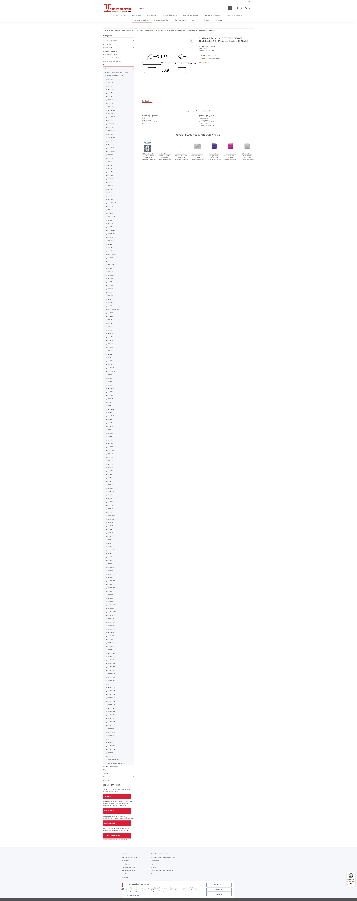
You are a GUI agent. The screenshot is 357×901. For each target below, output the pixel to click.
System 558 (109, 381)
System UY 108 (110, 656)
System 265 (109, 251)
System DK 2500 (110, 584)
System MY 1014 (111, 612)
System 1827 (109, 182)
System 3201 (109, 278)
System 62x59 (110, 416)
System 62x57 (110, 412)
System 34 (109, 299)
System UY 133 (110, 680)
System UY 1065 (110, 653)
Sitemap (153, 867)
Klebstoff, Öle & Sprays (110, 51)
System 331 (109, 292)
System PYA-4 (110, 619)
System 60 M (109, 399)
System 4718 (109, 350)
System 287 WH (110, 261)
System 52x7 (109, 364)
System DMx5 (110, 591)
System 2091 (109, 223)
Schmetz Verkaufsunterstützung (115, 763)
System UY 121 (110, 670)
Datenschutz (138, 895)
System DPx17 (110, 598)
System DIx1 (109, 577)
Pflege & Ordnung (108, 770)
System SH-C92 (110, 622)
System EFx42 (110, 608)
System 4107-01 (110, 316)
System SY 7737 (110, 639)
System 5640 (109, 385)
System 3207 (109, 282)
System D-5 (109, 560)
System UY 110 (110, 660)
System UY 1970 (110, 718)
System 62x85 (110, 419)
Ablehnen (219, 894)
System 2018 (109, 210)
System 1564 (109, 158)
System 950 (109, 509)
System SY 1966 (110, 636)
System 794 (109, 460)
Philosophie (125, 861)
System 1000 (109, 79)
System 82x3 (109, 474)
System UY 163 (110, 708)
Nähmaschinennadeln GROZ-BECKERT (117, 72)
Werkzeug (106, 780)
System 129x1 (110, 113)
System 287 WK (110, 265)
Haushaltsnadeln (110, 69)
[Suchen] (230, 8)
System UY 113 (110, 663)
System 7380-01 (110, 450)
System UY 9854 (110, 749)
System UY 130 (110, 677)
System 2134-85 (110, 227)
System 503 (109, 361)
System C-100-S (110, 550)
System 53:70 (110, 368)
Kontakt (249, 2)
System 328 (109, 285)
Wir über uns (126, 864)
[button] (237, 8)
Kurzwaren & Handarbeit (111, 58)
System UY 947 (110, 742)
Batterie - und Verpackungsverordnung (163, 857)
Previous (144, 150)
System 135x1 (110, 127)
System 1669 (109, 161)
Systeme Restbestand (112, 759)
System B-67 (109, 543)
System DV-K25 (110, 605)
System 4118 (109, 323)
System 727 (109, 447)
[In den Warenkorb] (143, 36)
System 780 (109, 457)
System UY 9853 (110, 746)
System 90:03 (110, 491)
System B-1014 (110, 515)
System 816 (109, 471)
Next (250, 150)
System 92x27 (110, 498)
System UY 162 (110, 704)
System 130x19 (210, 50)
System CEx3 (109, 553)
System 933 (109, 502)
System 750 (109, 454)
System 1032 (109, 86)
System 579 (109, 395)
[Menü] (354, 873)
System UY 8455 (110, 732)
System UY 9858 (110, 753)
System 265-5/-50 (111, 254)
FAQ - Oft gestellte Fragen (130, 857)
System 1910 (109, 192)
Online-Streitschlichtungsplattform (162, 870)
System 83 (109, 478)
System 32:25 (110, 275)
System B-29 (109, 529)
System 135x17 (110, 134)
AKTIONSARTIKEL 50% (110, 41)
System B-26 (109, 522)
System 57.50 (110, 388)
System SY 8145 (110, 643)
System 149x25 (110, 151)
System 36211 (110, 306)
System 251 (109, 244)
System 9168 (109, 495)
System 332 (109, 295)
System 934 (109, 505)
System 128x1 (110, 106)
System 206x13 (110, 216)
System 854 (109, 485)
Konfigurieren (219, 889)
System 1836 (109, 186)
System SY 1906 (110, 625)
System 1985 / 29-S (111, 203)
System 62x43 (110, 405)
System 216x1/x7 (111, 234)
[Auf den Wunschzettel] (192, 41)
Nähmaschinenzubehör (110, 766)
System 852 (109, 481)
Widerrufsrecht (155, 874)
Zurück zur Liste (109, 30)
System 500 (109, 354)
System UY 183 (110, 715)
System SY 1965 (110, 632)
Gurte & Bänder (108, 47)
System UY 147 (110, 691)
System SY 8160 (110, 646)
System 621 (109, 402)
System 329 (109, 289)
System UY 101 (110, 649)
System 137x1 (110, 141)
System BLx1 (109, 546)
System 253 (109, 247)
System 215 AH (110, 230)
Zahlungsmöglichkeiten (129, 867)
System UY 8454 (110, 729)
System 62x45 (110, 409)
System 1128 (109, 96)
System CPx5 (109, 557)
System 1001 (109, 82)
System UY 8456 (110, 735)
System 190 (109, 189)
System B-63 (109, 536)
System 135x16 (110, 131)
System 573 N (110, 392)
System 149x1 (110, 148)
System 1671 (109, 165)
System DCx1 (110, 570)
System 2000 (109, 206)
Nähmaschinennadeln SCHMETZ (115, 76)
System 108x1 (110, 89)
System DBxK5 (110, 567)
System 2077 (109, 220)
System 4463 (109, 333)
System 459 (109, 337)
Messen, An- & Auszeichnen (112, 61)
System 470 (109, 347)
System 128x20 (110, 110)
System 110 (109, 93)
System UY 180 (110, 711)
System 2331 (109, 237)
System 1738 (109, 172)
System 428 (109, 326)
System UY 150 (110, 694)
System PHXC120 (111, 615)
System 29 (109, 268)
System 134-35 (110, 124)
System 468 (109, 340)
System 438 (109, 330)
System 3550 (109, 302)
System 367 (109, 313)
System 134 (109, 120)
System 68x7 (109, 436)
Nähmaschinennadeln (110, 65)
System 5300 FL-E (111, 371)
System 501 (109, 357)
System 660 (109, 426)
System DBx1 (110, 564)
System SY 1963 (110, 629)
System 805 (109, 467)
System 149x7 (110, 155)
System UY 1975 (110, 725)
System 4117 (109, 320)
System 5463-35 (110, 375)
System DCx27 (110, 574)
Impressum (129, 895)
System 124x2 (110, 100)
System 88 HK (110, 488)
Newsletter (125, 874)
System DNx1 (110, 594)
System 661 (109, 430)
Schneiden (106, 777)
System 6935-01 (110, 440)
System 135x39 (110, 137)
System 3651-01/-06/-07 (113, 309)
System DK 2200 (110, 581)
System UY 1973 (110, 722)
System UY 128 (110, 674)
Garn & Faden (107, 44)
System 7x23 (109, 464)
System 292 (109, 271)
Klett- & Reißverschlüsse (110, 54)
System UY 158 (110, 701)
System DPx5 (109, 601)
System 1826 (109, 179)
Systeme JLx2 (110, 756)
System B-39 (109, 533)
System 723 (109, 443)
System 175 (109, 175)
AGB (152, 864)
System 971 (109, 512)
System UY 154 (110, 698)
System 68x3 (109, 433)
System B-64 (109, 540)
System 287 (109, 258)
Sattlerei (105, 773)
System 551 (109, 378)
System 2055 (109, 213)
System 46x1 (109, 344)
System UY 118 (110, 667)
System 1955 (109, 199)
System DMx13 (110, 588)
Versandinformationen (129, 870)
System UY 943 (110, 739)
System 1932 (109, 196)
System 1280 (109, 103)
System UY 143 (110, 684)
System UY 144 (110, 687)
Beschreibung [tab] (147, 101)
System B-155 (110, 519)
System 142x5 (110, 144)
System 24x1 (109, 241)
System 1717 (109, 168)
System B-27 (109, 526)
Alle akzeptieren (219, 885)
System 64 (109, 423)
